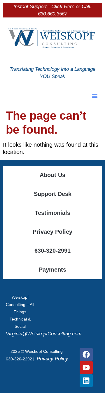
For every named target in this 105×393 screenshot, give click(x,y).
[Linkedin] (86, 380)
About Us (52, 175)
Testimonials (52, 213)
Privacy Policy (52, 232)
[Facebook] (86, 354)
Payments (52, 269)
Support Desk (52, 194)
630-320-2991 (52, 250)
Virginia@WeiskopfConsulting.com (43, 334)
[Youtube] (86, 367)
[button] (94, 96)
